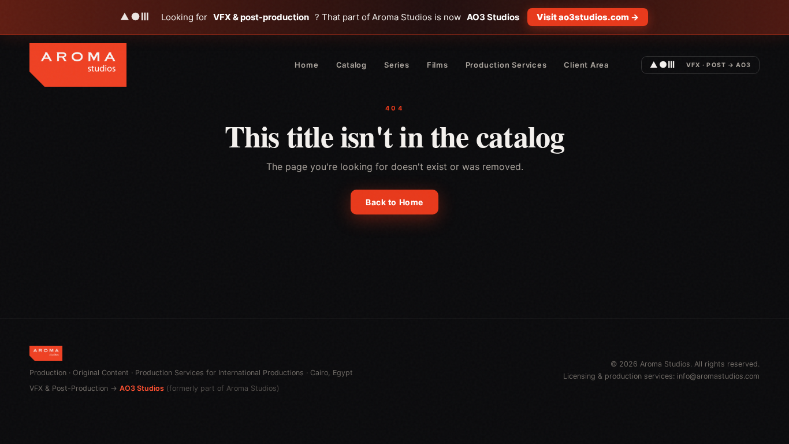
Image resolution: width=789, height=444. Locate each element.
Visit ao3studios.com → (588, 17)
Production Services (506, 64)
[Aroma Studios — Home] (77, 65)
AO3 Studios (142, 388)
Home (306, 64)
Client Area (586, 64)
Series (397, 64)
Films (437, 64)
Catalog (351, 64)
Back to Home (394, 202)
